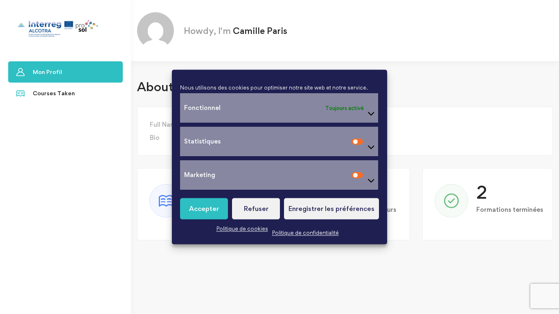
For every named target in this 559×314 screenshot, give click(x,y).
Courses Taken (54, 93)
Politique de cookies (242, 228)
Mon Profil (47, 71)
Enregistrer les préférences (331, 208)
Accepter (204, 208)
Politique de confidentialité (305, 232)
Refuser (256, 208)
